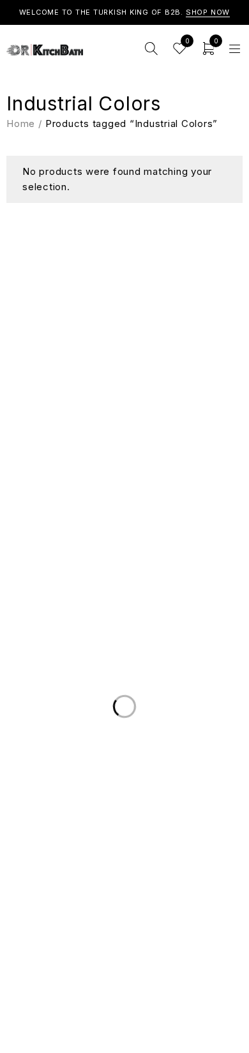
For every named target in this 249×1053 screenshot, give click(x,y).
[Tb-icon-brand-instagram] (137, 407)
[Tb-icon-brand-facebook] (86, 407)
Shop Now (208, 12)
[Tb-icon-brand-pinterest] (163, 407)
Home (20, 123)
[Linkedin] (111, 407)
